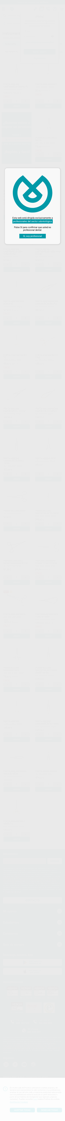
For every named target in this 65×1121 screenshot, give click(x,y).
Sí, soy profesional (32, 236)
